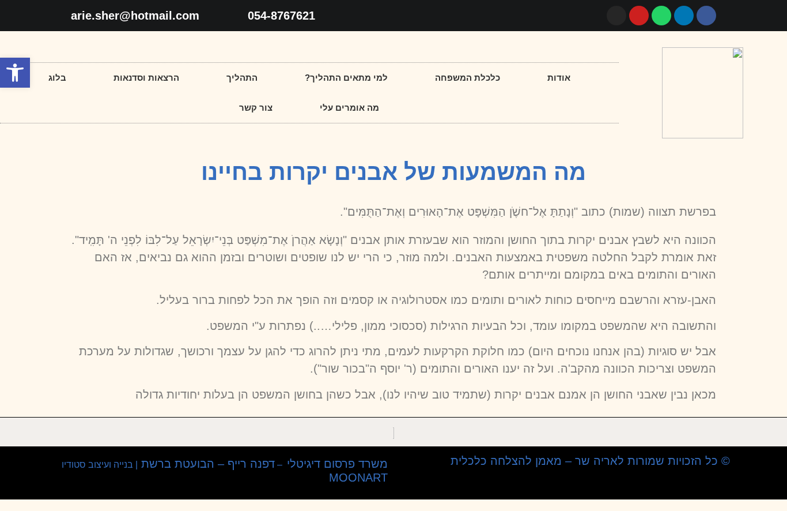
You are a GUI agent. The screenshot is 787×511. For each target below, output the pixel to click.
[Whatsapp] (661, 15)
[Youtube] (639, 15)
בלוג (57, 77)
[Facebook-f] (706, 15)
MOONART (357, 477)
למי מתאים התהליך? (346, 77)
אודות (558, 77)
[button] (15, 73)
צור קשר (256, 107)
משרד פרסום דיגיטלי (337, 463)
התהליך (242, 77)
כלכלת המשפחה (467, 77)
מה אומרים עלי (349, 107)
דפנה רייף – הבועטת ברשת (206, 463)
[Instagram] (616, 15)
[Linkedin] (684, 15)
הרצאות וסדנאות (146, 77)
